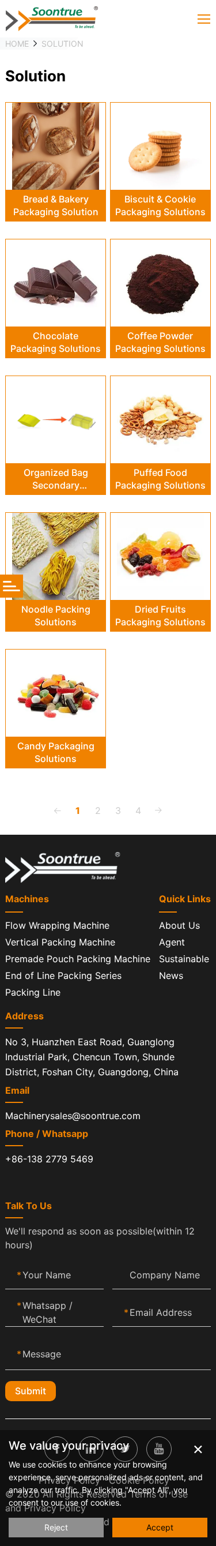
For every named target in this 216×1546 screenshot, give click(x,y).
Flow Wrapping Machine (57, 925)
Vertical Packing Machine (60, 942)
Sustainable (184, 959)
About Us (179, 925)
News (171, 975)
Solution (62, 43)
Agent (172, 942)
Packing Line (32, 992)
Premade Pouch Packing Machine (77, 959)
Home (17, 43)
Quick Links (185, 899)
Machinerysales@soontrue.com (73, 1115)
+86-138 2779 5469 (49, 1159)
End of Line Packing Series (63, 975)
